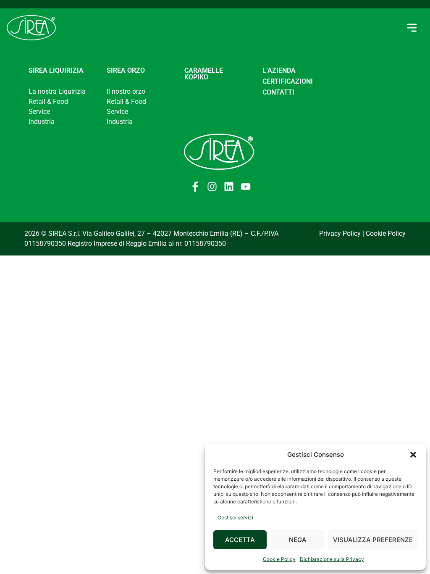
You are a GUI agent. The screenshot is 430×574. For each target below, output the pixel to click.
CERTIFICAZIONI (287, 81)
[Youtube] (245, 186)
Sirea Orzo (126, 70)
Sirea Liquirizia (56, 70)
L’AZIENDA (279, 70)
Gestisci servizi (235, 517)
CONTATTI (278, 92)
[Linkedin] (228, 186)
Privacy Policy (340, 233)
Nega (298, 540)
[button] (413, 454)
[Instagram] (212, 186)
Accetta (240, 540)
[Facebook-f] (195, 186)
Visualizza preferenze (373, 540)
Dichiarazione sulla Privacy (332, 559)
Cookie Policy (279, 559)
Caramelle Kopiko (203, 73)
